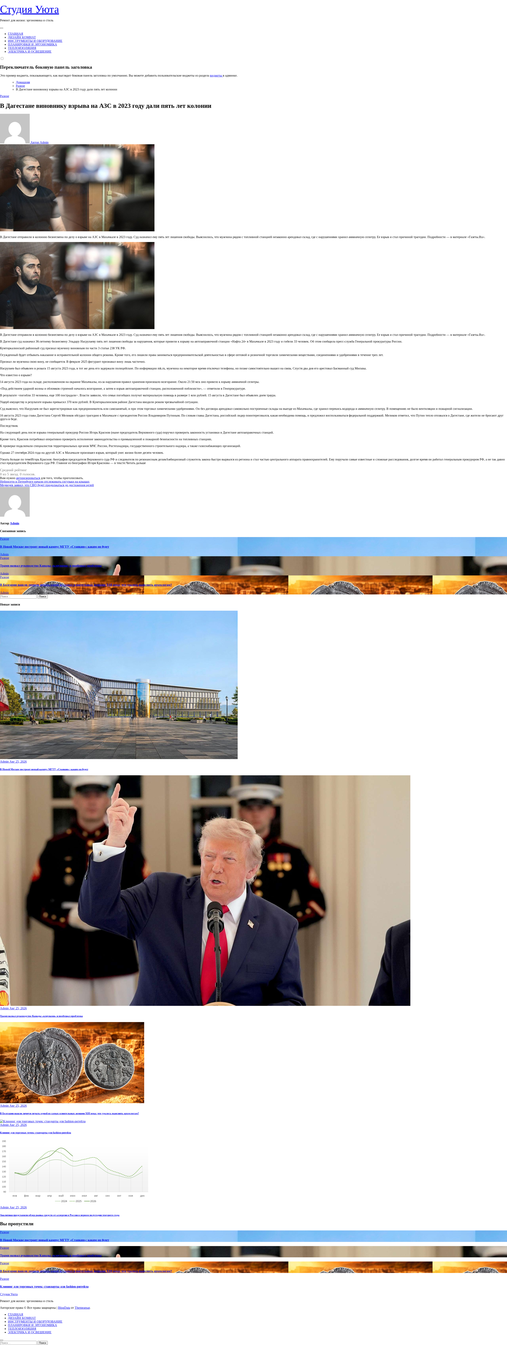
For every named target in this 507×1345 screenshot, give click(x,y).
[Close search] (1, 1340)
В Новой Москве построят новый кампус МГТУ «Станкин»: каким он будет (54, 546)
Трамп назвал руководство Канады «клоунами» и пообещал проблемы (51, 565)
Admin (14, 523)
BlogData (64, 1307)
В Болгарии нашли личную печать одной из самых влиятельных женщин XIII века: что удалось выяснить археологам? (86, 585)
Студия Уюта (29, 9)
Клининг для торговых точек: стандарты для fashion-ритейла (35, 1132)
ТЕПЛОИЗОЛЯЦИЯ (22, 48)
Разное (4, 96)
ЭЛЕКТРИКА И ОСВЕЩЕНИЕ (29, 51)
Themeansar (82, 1307)
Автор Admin (39, 142)
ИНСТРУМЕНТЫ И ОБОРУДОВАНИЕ (35, 41)
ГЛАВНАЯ (15, 33)
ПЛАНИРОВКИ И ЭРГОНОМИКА (32, 44)
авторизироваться (28, 478)
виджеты (216, 75)
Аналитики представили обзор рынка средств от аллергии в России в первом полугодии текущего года (59, 1215)
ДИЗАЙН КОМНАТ (22, 37)
